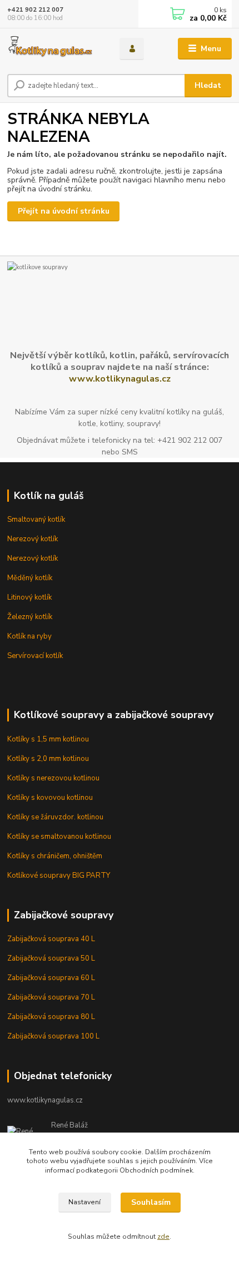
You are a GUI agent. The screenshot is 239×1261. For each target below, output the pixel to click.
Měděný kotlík (29, 578)
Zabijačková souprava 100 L (53, 1036)
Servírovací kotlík (35, 656)
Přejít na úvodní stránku (63, 211)
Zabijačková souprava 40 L (51, 939)
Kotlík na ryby (29, 636)
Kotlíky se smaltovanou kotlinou (59, 837)
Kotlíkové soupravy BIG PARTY (58, 876)
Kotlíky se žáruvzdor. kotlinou (55, 817)
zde (163, 1236)
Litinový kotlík (29, 597)
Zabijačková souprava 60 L (51, 978)
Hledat (208, 85)
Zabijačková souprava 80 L (51, 1017)
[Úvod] (54, 49)
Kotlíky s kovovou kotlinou (50, 798)
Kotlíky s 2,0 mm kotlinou (48, 759)
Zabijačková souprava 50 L (51, 958)
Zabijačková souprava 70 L (51, 997)
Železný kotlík (29, 617)
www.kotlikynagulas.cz (120, 378)
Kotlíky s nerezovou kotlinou (53, 778)
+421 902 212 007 (35, 10)
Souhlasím (151, 1202)
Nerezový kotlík (32, 539)
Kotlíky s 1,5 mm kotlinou (48, 739)
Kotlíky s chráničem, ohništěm (54, 856)
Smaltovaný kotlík (36, 520)
